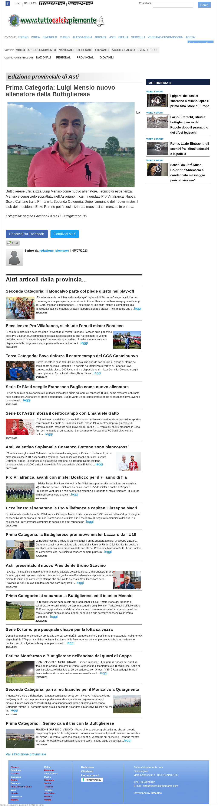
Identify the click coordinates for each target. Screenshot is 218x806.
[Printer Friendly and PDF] (13, 243)
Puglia (47, 777)
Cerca (204, 5)
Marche (15, 800)
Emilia (14, 780)
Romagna (16, 783)
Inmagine (156, 792)
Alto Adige (49, 793)
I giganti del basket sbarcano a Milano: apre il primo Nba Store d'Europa (189, 101)
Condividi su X (65, 234)
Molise (47, 767)
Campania (16, 777)
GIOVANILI (107, 57)
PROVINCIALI (86, 57)
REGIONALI (64, 57)
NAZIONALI (43, 57)
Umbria (48, 796)
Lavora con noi (90, 775)
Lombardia (16, 796)
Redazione (87, 767)
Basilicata (16, 770)
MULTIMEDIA (158, 83)
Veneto (47, 800)
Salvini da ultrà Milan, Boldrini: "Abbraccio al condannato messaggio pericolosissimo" (187, 172)
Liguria (14, 793)
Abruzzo (15, 767)
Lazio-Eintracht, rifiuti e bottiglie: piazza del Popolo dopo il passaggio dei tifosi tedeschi (189, 124)
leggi (138, 308)
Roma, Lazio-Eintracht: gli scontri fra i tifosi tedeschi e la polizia (189, 149)
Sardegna (49, 780)
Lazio (13, 790)
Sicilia (47, 783)
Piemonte (49, 770)
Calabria (15, 773)
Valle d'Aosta (51, 773)
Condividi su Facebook (27, 234)
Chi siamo (87, 771)
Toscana (48, 787)
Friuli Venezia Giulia (21, 787)
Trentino (48, 790)
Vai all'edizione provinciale (26, 754)
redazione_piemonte (54, 250)
